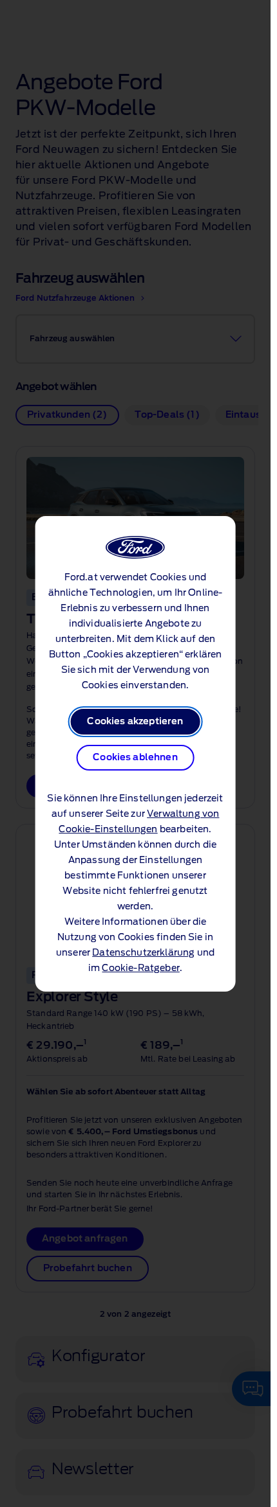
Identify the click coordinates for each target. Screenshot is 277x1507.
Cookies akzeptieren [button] (135, 721)
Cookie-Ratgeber (140, 968)
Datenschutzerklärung (143, 953)
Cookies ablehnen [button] (135, 757)
